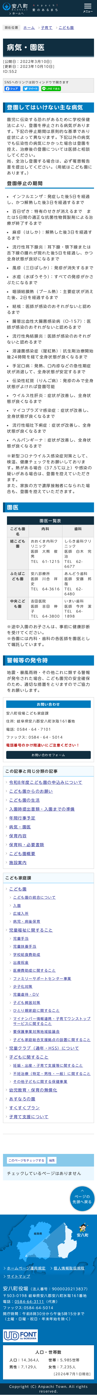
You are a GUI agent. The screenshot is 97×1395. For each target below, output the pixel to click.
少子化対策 (23, 986)
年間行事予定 (22, 818)
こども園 (66, 27)
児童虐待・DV (26, 994)
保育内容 (18, 836)
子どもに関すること (28, 1057)
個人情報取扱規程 (69, 1268)
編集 (52, 1160)
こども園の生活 (24, 800)
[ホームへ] (32, 7)
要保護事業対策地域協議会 (36, 1031)
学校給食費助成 (26, 954)
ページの (82, 1199)
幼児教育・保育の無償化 (33, 1090)
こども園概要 (22, 854)
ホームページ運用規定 (26, 1268)
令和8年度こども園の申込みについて (45, 782)
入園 (17, 905)
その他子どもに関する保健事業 (40, 1081)
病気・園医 (20, 827)
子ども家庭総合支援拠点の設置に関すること (52, 1040)
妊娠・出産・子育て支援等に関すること (48, 1065)
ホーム (29, 27)
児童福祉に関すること (31, 930)
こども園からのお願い (31, 791)
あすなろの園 (22, 1099)
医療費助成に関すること (34, 970)
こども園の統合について (34, 897)
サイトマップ (18, 1276)
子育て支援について (28, 1117)
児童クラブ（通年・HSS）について (44, 1048)
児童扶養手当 (25, 946)
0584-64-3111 (29, 1301)
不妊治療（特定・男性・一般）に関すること (52, 1073)
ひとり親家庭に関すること (36, 1010)
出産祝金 (21, 962)
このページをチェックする (26, 1160)
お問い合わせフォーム (48, 755)
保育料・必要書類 (26, 845)
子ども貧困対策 (26, 1002)
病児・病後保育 (26, 921)
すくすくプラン (24, 1108)
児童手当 (21, 938)
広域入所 (21, 913)
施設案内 (18, 863)
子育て (47, 27)
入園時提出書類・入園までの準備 (42, 809)
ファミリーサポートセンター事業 (42, 978)
